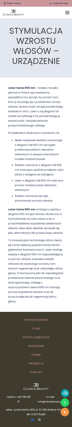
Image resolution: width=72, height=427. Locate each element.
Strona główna (36, 320)
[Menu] (67, 12)
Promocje (36, 363)
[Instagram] (39, 420)
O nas (36, 328)
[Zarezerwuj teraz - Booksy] (65, 394)
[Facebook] (32, 420)
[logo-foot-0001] (36, 386)
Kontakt (36, 372)
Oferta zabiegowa (36, 337)
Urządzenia (36, 346)
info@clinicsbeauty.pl (50, 401)
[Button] (65, 402)
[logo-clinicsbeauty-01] (13, 13)
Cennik (36, 355)
